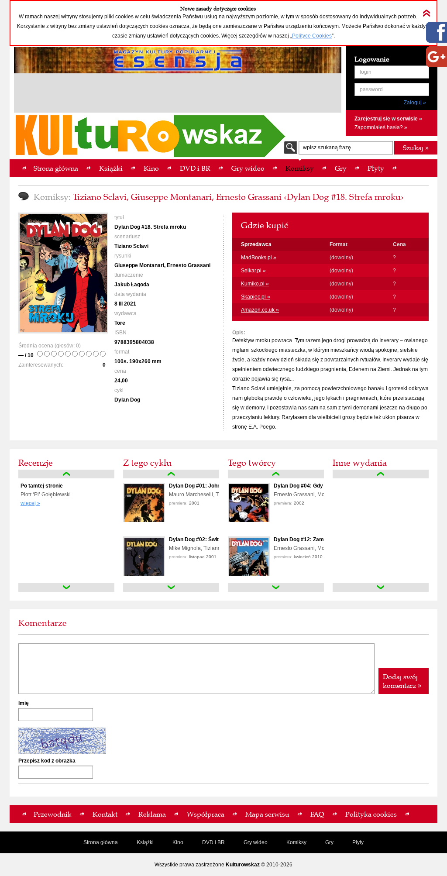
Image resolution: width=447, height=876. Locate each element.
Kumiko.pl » (255, 284)
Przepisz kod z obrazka (47, 761)
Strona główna (100, 842)
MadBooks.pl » (258, 257)
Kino (177, 842)
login (365, 72)
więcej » (30, 503)
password (371, 89)
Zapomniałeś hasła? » (380, 127)
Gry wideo (256, 842)
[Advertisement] (178, 94)
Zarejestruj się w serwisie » (388, 119)
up (66, 474)
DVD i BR (213, 842)
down (66, 587)
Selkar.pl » (253, 271)
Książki (145, 842)
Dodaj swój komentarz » (402, 681)
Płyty (358, 842)
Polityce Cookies (312, 36)
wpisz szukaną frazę (327, 147)
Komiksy (296, 842)
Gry (329, 842)
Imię (23, 703)
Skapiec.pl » (255, 297)
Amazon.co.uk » (260, 310)
